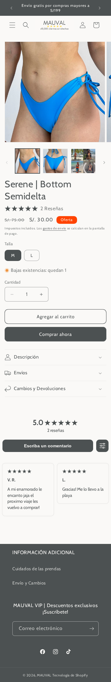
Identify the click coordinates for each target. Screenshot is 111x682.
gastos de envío (55, 228)
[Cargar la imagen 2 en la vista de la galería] (55, 161)
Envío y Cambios (29, 583)
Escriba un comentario (48, 445)
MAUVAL (44, 675)
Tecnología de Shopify (70, 675)
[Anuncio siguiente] (99, 8)
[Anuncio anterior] (11, 8)
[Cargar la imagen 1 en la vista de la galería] (27, 161)
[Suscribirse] (91, 628)
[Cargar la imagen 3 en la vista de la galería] (83, 161)
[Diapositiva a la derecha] (104, 162)
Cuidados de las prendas (36, 568)
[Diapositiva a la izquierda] (7, 162)
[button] (12, 25)
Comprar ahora (55, 334)
